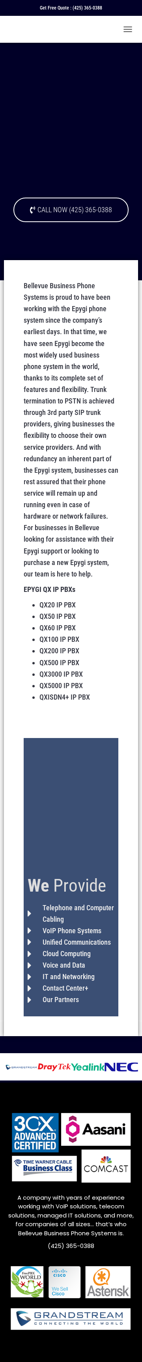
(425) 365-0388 (87, 8)
